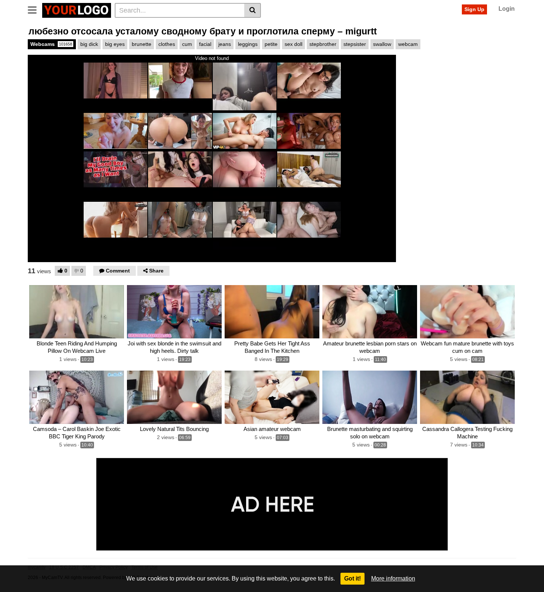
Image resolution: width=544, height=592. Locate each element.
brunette (141, 44)
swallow (382, 44)
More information (393, 578)
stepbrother (322, 44)
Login (506, 9)
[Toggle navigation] (35, 9)
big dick (89, 44)
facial (205, 44)
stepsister (354, 44)
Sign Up (474, 9)
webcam (408, 44)
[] (252, 10)
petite (271, 44)
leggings (248, 44)
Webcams (51, 44)
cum (187, 44)
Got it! (352, 578)
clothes (166, 44)
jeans (224, 44)
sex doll (293, 44)
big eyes (115, 44)
